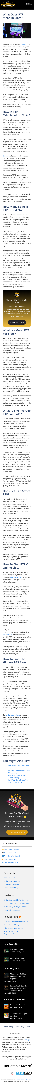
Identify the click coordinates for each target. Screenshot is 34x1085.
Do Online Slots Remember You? (16, 921)
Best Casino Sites (10, 878)
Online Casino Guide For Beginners (16, 900)
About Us (14, 1030)
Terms (28, 1027)
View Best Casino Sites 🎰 (17, 832)
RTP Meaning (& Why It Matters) (15, 907)
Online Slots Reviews (11, 884)
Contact (21, 1030)
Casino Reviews (9, 859)
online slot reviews (13, 715)
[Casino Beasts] (8, 4)
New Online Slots (10, 853)
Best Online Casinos (11, 850)
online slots (24, 44)
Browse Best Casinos (17, 322)
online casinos (15, 577)
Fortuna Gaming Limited (24, 1079)
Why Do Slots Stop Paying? (13, 928)
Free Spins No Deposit (12, 856)
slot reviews (7, 634)
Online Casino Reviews (12, 881)
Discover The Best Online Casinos (17, 301)
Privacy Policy (19, 1027)
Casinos (5, 156)
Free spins (27, 1040)
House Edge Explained (12, 910)
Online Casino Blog (11, 862)
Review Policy (8, 1027)
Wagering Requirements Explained (16, 903)
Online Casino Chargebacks (14, 925)
